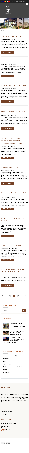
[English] (2, 1)
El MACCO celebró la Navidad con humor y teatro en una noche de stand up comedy (17, 339)
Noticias (13, 39)
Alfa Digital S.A (24, 440)
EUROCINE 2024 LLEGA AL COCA (11, 246)
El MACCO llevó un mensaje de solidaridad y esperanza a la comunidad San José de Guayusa (17, 325)
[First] (2, 296)
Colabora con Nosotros (7, 411)
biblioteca (5, 358)
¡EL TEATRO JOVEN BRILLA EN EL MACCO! (14, 86)
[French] (4, 1)
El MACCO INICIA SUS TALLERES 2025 (12, 37)
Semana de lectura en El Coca (10, 168)
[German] (5, 1)
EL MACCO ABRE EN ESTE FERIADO (12, 62)
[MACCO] (8, 10)
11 (2, 298)
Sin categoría (6, 372)
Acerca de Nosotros (6, 408)
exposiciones (6, 364)
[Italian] (7, 1)
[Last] (5, 298)
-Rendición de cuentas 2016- (9, 355)
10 (25, 295)
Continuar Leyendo (7, 52)
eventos (5, 361)
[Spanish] (9, 1)
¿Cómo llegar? (5, 414)
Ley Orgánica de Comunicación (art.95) (12, 366)
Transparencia (6, 375)
